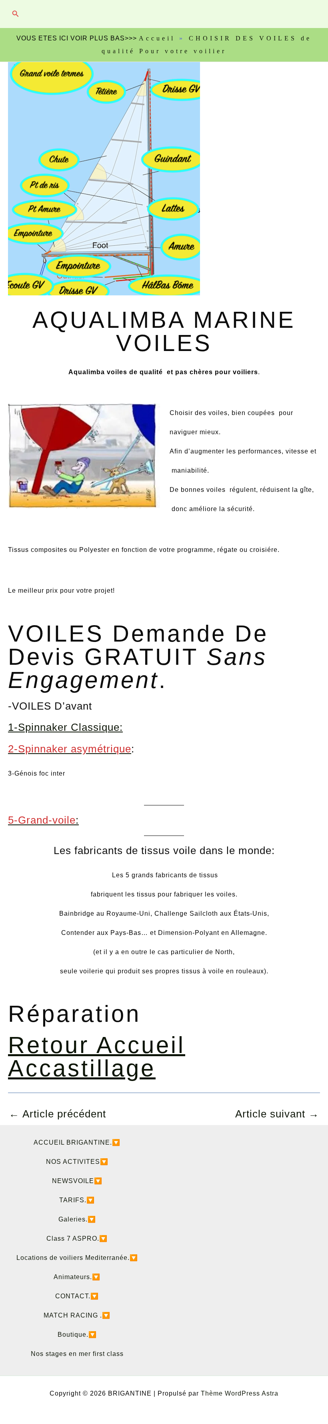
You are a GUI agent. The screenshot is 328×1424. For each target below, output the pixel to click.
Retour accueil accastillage (96, 1056)
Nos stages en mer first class (77, 1353)
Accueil (157, 38)
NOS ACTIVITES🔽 (77, 1161)
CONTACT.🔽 (77, 1296)
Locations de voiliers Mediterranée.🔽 (77, 1257)
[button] (15, 14)
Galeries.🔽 (77, 1219)
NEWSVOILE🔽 (77, 1180)
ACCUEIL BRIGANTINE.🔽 (77, 1142)
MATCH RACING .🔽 (77, 1315)
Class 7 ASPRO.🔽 (77, 1238)
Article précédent (57, 1114)
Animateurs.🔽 (77, 1277)
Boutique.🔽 (77, 1334)
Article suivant (277, 1114)
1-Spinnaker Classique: (65, 727)
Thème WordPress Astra (239, 1393)
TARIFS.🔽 (77, 1200)
